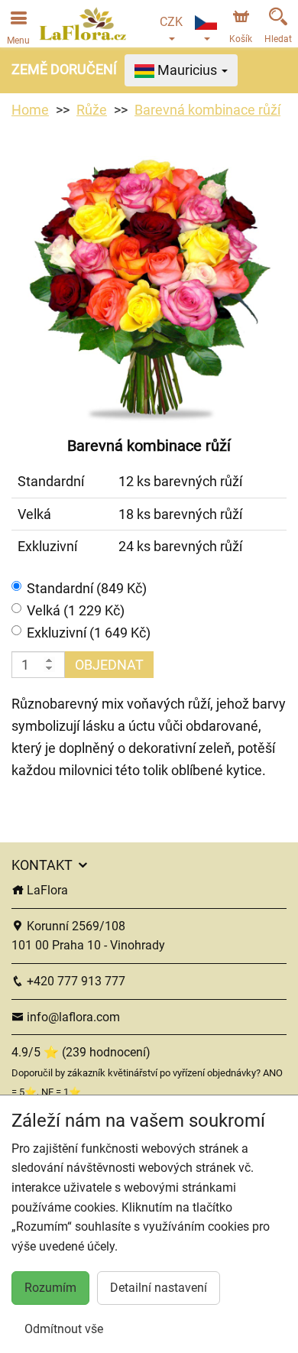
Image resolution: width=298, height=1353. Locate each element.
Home (30, 110)
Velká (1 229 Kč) (76, 610)
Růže (91, 110)
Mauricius (187, 70)
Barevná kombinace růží (207, 110)
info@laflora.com (72, 1017)
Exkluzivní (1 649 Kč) (89, 633)
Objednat (109, 665)
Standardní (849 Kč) (87, 588)
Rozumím (50, 1287)
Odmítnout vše (63, 1329)
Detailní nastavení (158, 1287)
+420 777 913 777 (74, 981)
